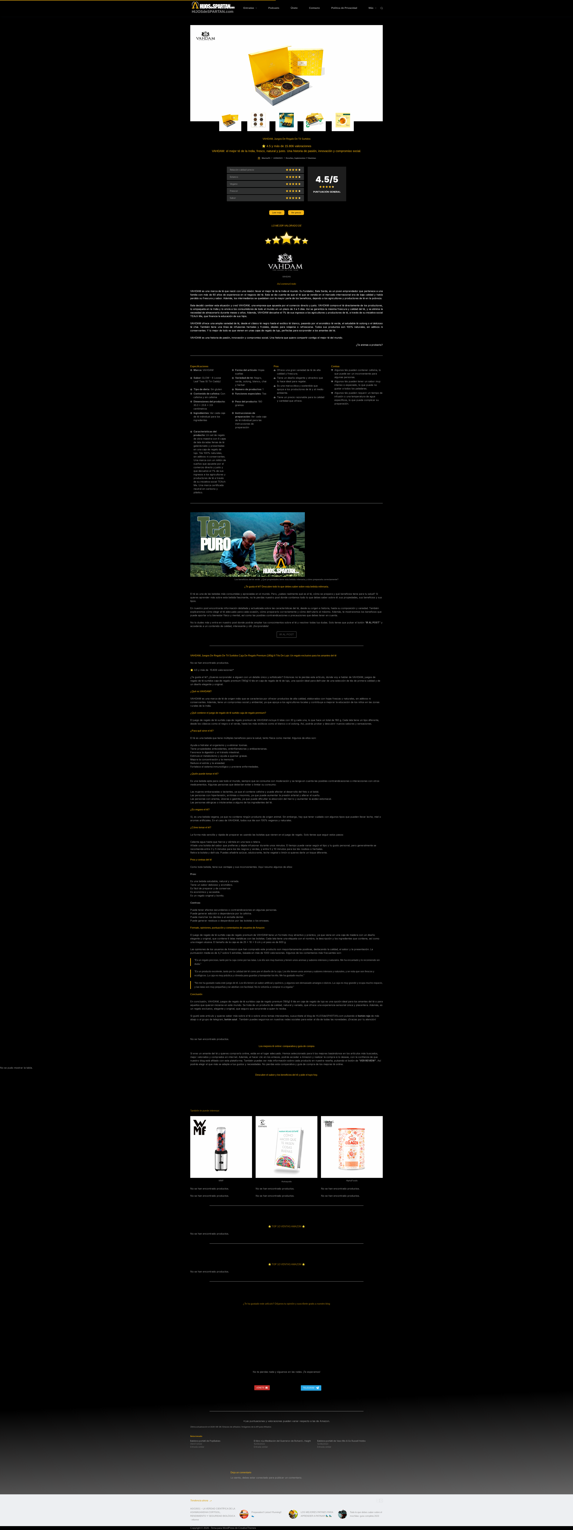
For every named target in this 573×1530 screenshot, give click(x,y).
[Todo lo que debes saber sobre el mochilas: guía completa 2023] (342, 1514)
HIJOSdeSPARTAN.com (212, 11)
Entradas (248, 8)
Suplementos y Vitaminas (305, 158)
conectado (262, 1477)
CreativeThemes (247, 1528)
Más (371, 8)
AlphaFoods (352, 1180)
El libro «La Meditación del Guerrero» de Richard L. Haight (282, 1441)
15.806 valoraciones (221, 669)
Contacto (314, 8)
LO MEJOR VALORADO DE (287, 225)
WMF (221, 1180)
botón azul (230, 1019)
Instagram (209, 1361)
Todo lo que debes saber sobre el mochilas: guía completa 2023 (366, 1514)
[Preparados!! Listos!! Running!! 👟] (243, 1514)
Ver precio (296, 212)
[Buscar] (382, 8)
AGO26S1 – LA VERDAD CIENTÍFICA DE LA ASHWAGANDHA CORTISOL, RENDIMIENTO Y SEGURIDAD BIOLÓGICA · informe (212, 1514)
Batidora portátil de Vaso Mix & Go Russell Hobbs (341, 1441)
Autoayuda (286, 1181)
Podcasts (273, 8)
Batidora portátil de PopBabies (205, 1441)
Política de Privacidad (344, 8)
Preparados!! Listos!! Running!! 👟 (266, 1514)
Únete (294, 8)
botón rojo (364, 1015)
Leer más (276, 212)
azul (252, 1339)
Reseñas (289, 158)
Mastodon (359, 1357)
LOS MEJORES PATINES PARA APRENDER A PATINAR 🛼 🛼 (317, 1514)
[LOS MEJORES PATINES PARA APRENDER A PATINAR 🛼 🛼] (293, 1514)
